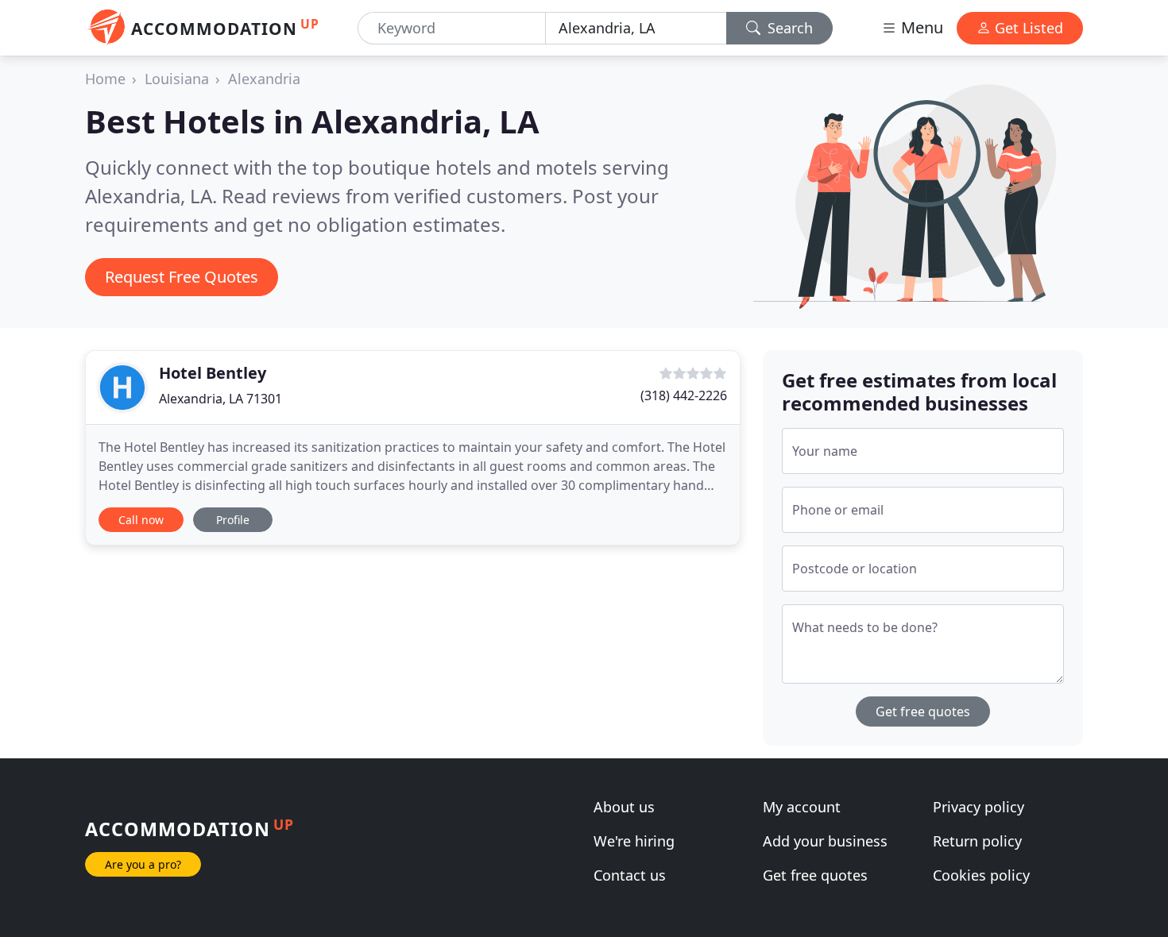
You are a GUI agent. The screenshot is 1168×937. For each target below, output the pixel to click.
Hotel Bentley (212, 373)
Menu (920, 27)
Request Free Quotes (181, 276)
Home (105, 78)
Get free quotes (923, 711)
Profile (232, 519)
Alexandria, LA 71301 (220, 398)
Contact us (630, 875)
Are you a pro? (143, 864)
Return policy (977, 840)
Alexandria (264, 78)
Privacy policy (978, 806)
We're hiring (634, 840)
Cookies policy (981, 875)
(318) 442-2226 (683, 395)
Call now (141, 519)
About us (624, 806)
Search (788, 27)
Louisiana (177, 78)
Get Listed (1027, 27)
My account (802, 806)
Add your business (825, 840)
